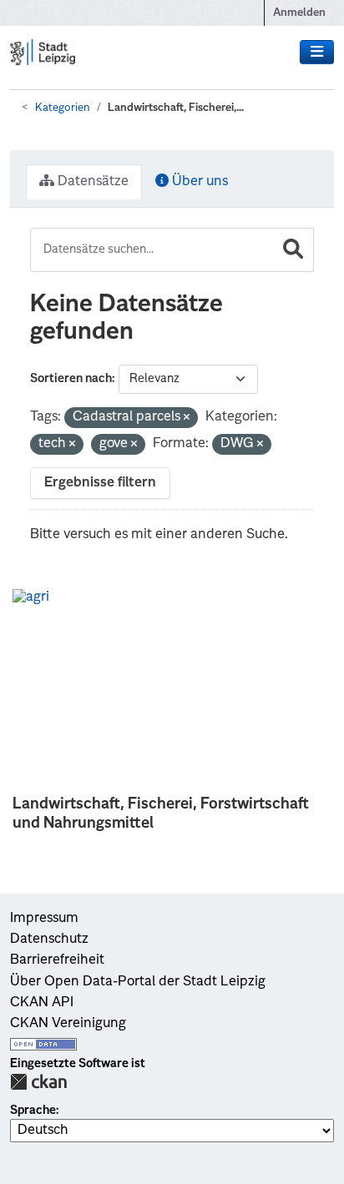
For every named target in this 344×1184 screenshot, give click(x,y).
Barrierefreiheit (57, 960)
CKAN (38, 1082)
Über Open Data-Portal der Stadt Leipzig (138, 982)
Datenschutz (49, 939)
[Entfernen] (187, 418)
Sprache (33, 1110)
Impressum (44, 918)
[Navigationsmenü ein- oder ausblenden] (317, 52)
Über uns (198, 182)
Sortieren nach (71, 379)
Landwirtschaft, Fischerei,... (176, 108)
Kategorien (62, 108)
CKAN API (41, 1003)
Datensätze (91, 182)
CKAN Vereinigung (68, 1023)
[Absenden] (293, 250)
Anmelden (299, 13)
